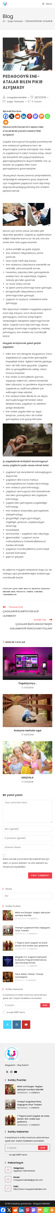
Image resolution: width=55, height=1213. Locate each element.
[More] (5, 122)
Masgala (36, 588)
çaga (15, 588)
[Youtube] (26, 1024)
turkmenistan (9, 594)
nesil (13, 591)
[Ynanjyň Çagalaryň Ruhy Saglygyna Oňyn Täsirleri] (8, 930)
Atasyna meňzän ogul (27, 730)
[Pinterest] (29, 116)
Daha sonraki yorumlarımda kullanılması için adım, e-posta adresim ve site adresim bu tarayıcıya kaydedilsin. (26, 862)
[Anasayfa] (4, 21)
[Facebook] (5, 116)
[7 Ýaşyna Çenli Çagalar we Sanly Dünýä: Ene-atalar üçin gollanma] (8, 945)
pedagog (20, 591)
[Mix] (41, 116)
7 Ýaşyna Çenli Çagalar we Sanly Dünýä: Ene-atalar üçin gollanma (33, 1119)
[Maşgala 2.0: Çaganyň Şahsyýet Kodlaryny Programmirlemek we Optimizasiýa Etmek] (8, 961)
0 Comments (32, 919)
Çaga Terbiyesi (15, 101)
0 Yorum (37, 101)
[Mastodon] (35, 116)
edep (21, 588)
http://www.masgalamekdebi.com (29, 1189)
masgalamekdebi (17, 97)
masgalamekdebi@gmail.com (28, 1180)
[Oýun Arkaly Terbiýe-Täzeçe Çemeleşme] (8, 977)
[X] (11, 116)
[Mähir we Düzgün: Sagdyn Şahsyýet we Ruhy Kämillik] (8, 915)
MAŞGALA (27, 777)
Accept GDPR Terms (16, 1012)
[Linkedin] (23, 116)
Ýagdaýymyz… (27, 683)
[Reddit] (17, 116)
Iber (45, 1005)
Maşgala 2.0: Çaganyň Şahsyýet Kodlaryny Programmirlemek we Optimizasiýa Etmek (31, 960)
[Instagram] (17, 1024)
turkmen (38, 591)
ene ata (27, 588)
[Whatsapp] (47, 116)
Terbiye (29, 591)
